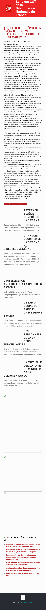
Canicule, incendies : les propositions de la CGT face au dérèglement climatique (23, 569)
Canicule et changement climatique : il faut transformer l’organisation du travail (23, 545)
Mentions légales (27, 602)
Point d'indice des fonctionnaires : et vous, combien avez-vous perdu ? (23, 564)
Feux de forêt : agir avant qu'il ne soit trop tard (22, 575)
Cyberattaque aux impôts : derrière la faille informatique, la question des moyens (23, 551)
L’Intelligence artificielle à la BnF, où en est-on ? (23, 284)
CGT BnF (15, 41)
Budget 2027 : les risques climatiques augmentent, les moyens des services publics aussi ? (21, 557)
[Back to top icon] (23, 597)
